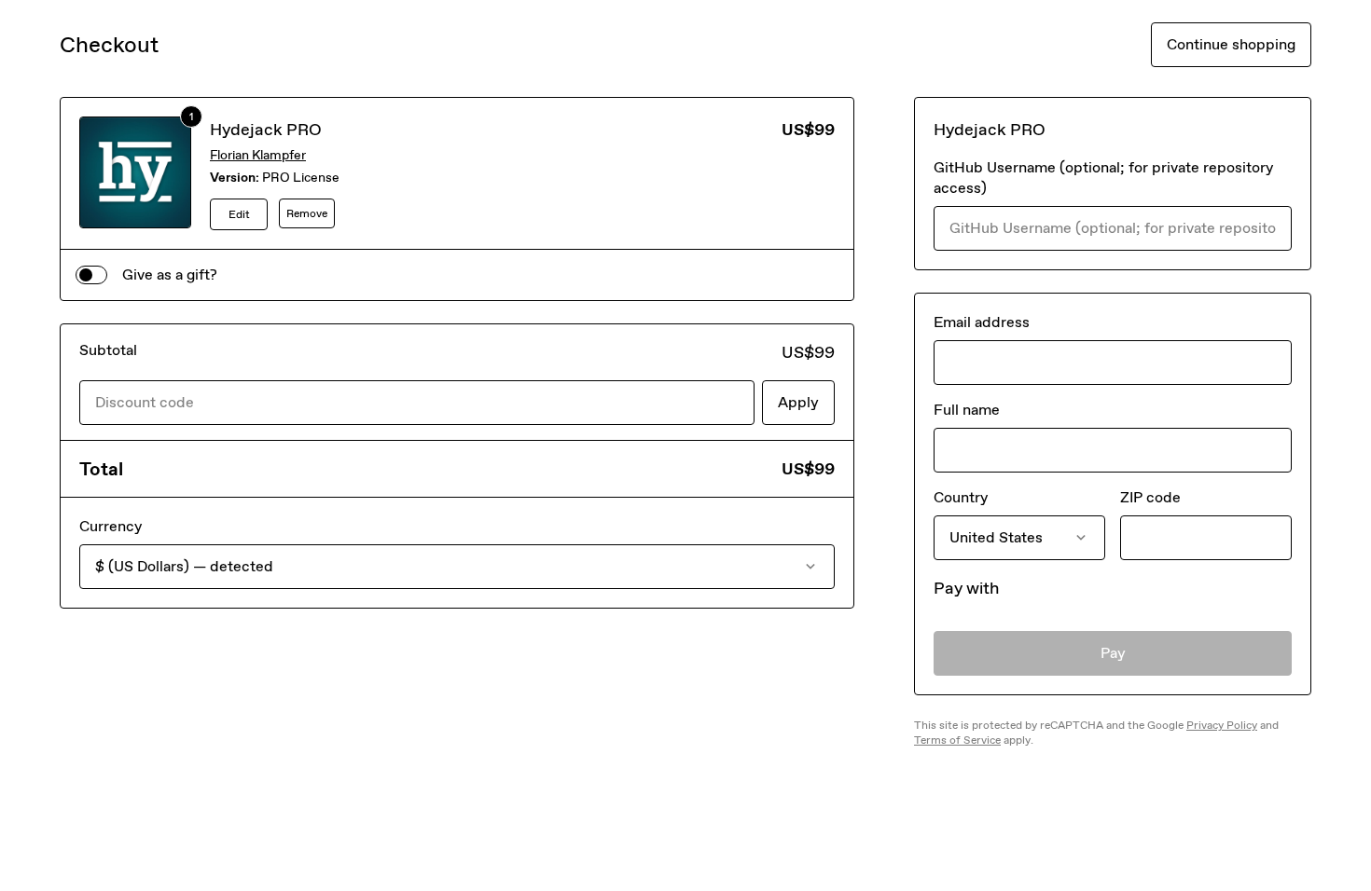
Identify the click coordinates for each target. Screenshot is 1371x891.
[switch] (91, 275)
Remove (306, 213)
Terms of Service (957, 740)
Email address (982, 322)
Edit (239, 214)
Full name (967, 409)
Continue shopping (1231, 44)
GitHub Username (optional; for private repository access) (1103, 177)
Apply (798, 402)
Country (961, 497)
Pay (1113, 653)
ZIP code (1150, 497)
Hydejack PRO (266, 129)
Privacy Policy (1221, 725)
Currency (110, 526)
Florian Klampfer (258, 155)
